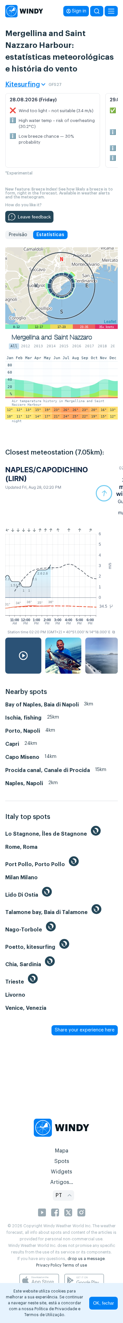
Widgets (61, 1171)
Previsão (18, 235)
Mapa (61, 1150)
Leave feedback (34, 216)
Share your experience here (84, 1030)
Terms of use (74, 1265)
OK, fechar (103, 1303)
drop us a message (86, 1259)
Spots (61, 1161)
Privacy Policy (48, 1265)
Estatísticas (50, 235)
